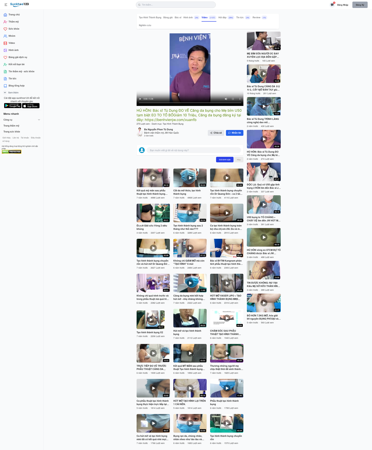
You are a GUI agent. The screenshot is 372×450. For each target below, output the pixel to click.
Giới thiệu (6, 137)
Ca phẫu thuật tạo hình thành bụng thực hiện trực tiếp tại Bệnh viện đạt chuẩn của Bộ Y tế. (153, 402)
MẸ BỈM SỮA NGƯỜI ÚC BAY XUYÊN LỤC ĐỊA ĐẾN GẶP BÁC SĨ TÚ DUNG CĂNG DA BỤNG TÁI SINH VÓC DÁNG (263, 55)
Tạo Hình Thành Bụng (150, 17)
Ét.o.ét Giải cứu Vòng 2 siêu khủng (152, 227)
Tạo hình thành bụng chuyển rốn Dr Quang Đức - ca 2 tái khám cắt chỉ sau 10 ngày (226, 192)
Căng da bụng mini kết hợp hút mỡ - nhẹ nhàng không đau (188, 297)
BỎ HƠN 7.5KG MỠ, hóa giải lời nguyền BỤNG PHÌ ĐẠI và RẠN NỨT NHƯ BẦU (262, 317)
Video (208, 17)
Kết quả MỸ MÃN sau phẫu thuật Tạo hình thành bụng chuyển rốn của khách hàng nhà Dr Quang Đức (188, 367)
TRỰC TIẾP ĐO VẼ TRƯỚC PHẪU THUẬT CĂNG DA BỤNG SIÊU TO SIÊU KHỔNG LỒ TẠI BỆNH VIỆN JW (153, 367)
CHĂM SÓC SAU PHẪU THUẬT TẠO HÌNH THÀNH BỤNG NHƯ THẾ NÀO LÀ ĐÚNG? (224, 332)
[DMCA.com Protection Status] (11, 151)
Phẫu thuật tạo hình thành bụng (224, 402)
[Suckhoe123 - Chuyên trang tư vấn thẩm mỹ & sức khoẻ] (19, 4)
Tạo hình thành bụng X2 (150, 332)
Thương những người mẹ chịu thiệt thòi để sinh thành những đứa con (225, 367)
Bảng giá (168, 17)
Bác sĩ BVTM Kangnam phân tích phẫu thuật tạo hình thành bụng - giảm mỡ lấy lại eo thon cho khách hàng (226, 262)
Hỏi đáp (225, 17)
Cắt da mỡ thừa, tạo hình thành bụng (187, 192)
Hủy (238, 159)
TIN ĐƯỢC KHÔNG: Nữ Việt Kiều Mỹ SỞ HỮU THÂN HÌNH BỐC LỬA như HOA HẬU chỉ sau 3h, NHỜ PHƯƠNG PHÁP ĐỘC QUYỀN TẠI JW (263, 284)
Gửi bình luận (225, 159)
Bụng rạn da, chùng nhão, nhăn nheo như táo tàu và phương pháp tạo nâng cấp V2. (188, 437)
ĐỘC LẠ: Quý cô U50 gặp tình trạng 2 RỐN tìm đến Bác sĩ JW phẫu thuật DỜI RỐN (264, 186)
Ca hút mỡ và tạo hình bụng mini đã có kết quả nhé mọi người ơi (152, 437)
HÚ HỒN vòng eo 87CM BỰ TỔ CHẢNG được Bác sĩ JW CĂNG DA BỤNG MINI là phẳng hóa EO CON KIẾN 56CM (264, 251)
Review (259, 17)
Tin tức (242, 17)
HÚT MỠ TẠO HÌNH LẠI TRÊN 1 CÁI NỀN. (189, 402)
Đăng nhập (342, 4)
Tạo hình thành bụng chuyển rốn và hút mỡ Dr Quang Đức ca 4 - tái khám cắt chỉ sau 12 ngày (153, 262)
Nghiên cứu (145, 25)
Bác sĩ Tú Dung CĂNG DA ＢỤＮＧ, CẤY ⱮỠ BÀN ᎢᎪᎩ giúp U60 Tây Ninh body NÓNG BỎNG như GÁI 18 (263, 88)
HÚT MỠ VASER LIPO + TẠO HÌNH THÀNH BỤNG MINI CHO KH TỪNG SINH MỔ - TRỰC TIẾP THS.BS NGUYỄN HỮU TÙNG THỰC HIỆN (226, 297)
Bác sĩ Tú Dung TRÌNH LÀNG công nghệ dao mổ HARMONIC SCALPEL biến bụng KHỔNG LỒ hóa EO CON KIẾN (263, 120)
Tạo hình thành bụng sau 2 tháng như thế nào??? (188, 227)
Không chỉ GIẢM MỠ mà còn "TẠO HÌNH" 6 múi (188, 262)
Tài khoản (25, 137)
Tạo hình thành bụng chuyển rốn (226, 437)
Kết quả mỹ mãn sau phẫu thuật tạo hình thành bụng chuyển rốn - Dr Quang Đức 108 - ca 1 (152, 192)
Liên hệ (16, 137)
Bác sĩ (178, 17)
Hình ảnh (190, 17)
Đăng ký (360, 4)
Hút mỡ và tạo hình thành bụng (187, 332)
